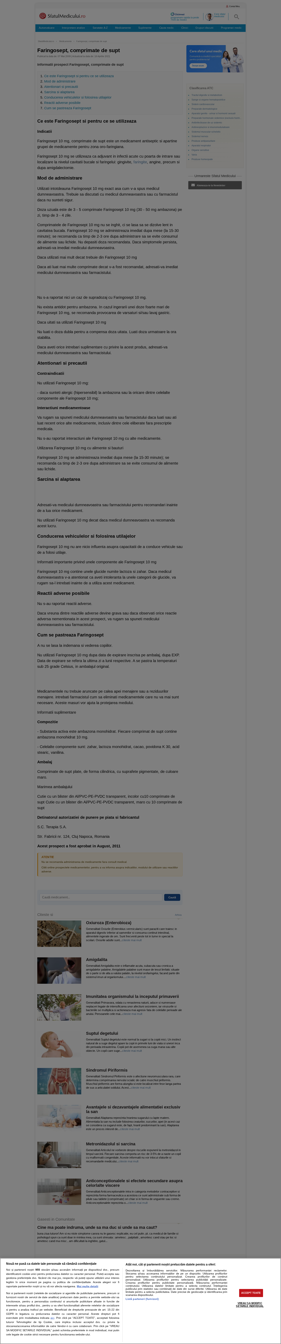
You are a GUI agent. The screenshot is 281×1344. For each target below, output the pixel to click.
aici (52, 1317)
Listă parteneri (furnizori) (142, 1298)
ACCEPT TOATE (251, 1292)
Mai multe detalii (87, 1286)
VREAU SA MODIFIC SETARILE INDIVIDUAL (249, 1305)
